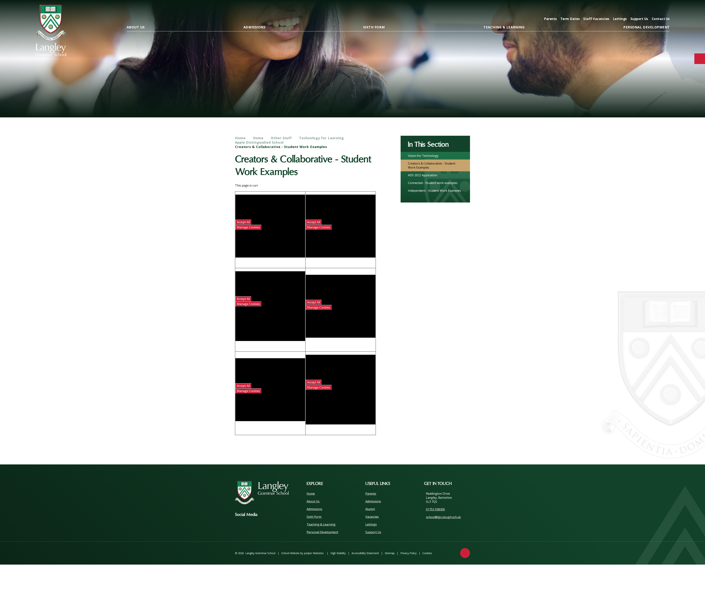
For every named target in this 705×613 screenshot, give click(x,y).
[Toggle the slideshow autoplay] (665, 106)
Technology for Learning (321, 138)
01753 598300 (435, 509)
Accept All (243, 222)
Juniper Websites (314, 553)
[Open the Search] (666, 9)
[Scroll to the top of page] (465, 553)
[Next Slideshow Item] (655, 106)
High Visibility (338, 553)
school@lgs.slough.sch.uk (443, 517)
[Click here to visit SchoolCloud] (654, 9)
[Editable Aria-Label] (607, 9)
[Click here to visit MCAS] (630, 9)
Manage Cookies (248, 227)
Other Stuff (281, 138)
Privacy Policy (408, 553)
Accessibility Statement (365, 553)
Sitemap (390, 553)
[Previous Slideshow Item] (645, 106)
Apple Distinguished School (259, 142)
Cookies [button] (427, 553)
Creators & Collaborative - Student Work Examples (281, 147)
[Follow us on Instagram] (266, 515)
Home (240, 138)
